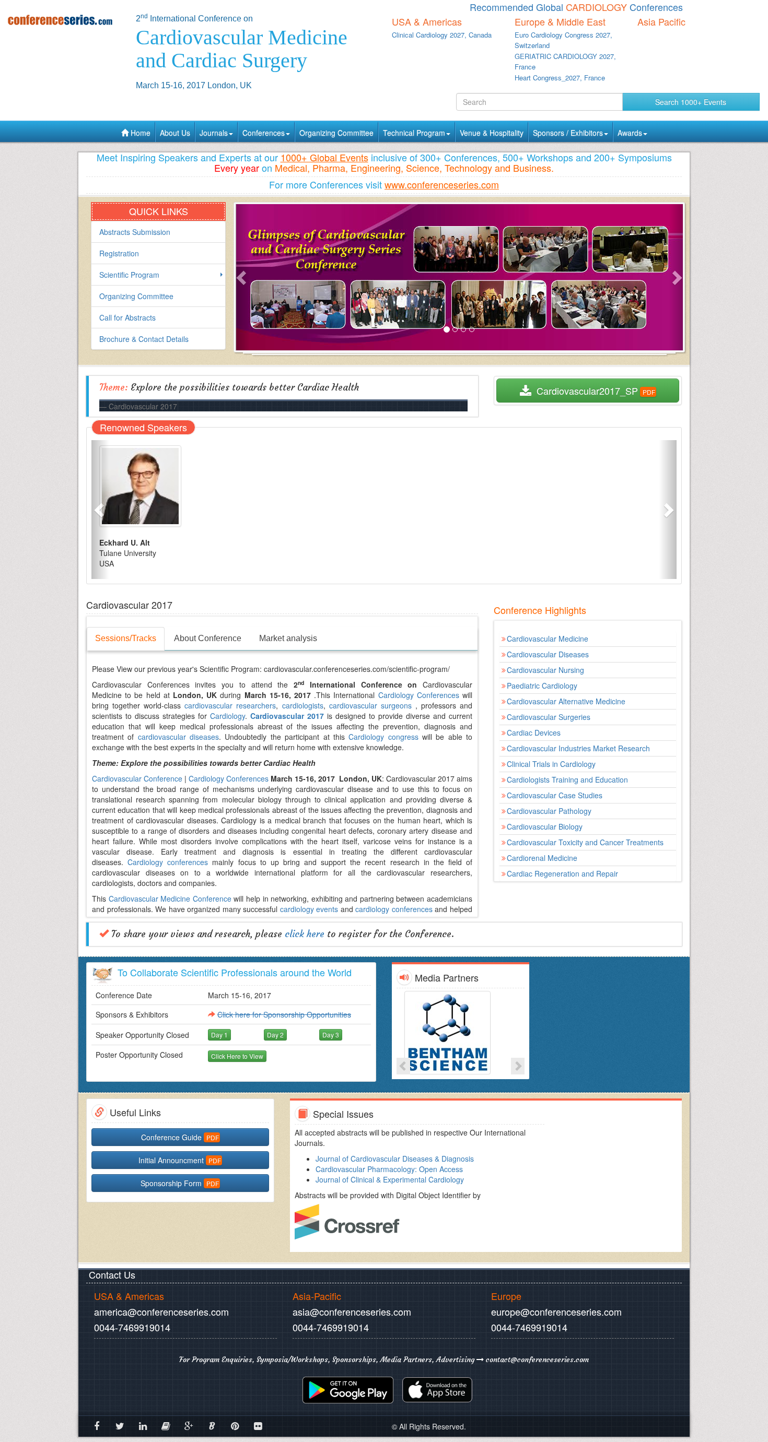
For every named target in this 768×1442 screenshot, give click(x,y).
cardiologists (302, 705)
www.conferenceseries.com (442, 184)
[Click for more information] (461, 1032)
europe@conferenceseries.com (556, 1311)
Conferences (263, 132)
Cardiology (227, 716)
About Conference (207, 638)
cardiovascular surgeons (370, 705)
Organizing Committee (336, 132)
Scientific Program (129, 274)
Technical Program (414, 132)
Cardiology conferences (167, 862)
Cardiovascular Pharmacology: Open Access (389, 1169)
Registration (119, 253)
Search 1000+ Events (690, 102)
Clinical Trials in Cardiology (551, 764)
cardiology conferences (394, 909)
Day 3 (330, 1034)
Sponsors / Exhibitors (568, 132)
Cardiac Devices (534, 732)
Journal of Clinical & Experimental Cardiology (390, 1179)
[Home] (64, 19)
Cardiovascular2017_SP (584, 390)
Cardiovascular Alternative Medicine (566, 701)
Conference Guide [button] (171, 1137)
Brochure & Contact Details (144, 339)
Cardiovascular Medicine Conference (170, 898)
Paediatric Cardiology (542, 685)
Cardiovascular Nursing (545, 670)
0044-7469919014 (132, 1327)
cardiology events (309, 909)
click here (304, 934)
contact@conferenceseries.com (536, 1359)
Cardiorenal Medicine (542, 858)
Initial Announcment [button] (171, 1160)
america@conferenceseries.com (161, 1311)
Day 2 (275, 1034)
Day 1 (219, 1034)
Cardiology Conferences (418, 695)
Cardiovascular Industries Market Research (578, 748)
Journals (214, 132)
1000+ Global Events (324, 157)
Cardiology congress (383, 736)
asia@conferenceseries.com (352, 1311)
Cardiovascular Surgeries (548, 717)
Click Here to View (237, 1055)
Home (139, 132)
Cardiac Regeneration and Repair (562, 873)
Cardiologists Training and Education (567, 779)
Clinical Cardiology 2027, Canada (442, 35)
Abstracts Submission (134, 232)
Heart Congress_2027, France (560, 77)
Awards (630, 132)
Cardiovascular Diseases (548, 654)
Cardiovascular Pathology (549, 811)
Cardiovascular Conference (137, 778)
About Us (175, 132)
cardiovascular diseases (178, 736)
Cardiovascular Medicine (547, 638)
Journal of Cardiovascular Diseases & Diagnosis (395, 1158)
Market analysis (288, 638)
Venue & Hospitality (491, 132)
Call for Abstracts (127, 317)
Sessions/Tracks (125, 638)
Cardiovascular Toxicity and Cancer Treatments (585, 842)
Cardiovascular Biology (545, 826)
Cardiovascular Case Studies (554, 795)
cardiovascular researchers (230, 705)
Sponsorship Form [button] (171, 1183)
